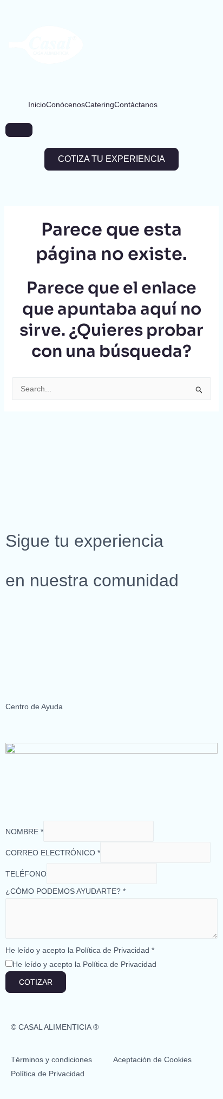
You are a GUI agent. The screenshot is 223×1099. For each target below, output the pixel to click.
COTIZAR (36, 982)
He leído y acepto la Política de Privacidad (79, 950)
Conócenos (65, 104)
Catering (99, 104)
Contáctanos (136, 104)
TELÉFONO (26, 873)
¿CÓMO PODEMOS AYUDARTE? (65, 891)
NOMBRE (24, 831)
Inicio (37, 104)
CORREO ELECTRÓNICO (52, 852)
